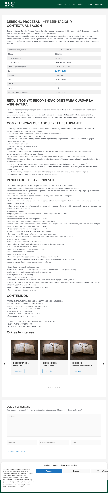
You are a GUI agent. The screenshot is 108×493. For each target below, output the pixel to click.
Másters (81, 4)
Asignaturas (61, 4)
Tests (90, 4)
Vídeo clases (99, 4)
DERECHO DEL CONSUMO (50, 364)
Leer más (18, 371)
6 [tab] (59, 388)
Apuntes (72, 4)
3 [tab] (53, 388)
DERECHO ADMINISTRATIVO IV (82, 364)
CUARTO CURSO (61, 71)
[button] (4, 364)
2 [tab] (51, 388)
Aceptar (49, 471)
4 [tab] (55, 388)
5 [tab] (57, 388)
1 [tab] (49, 388)
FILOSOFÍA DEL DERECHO (21, 364)
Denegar (76, 471)
